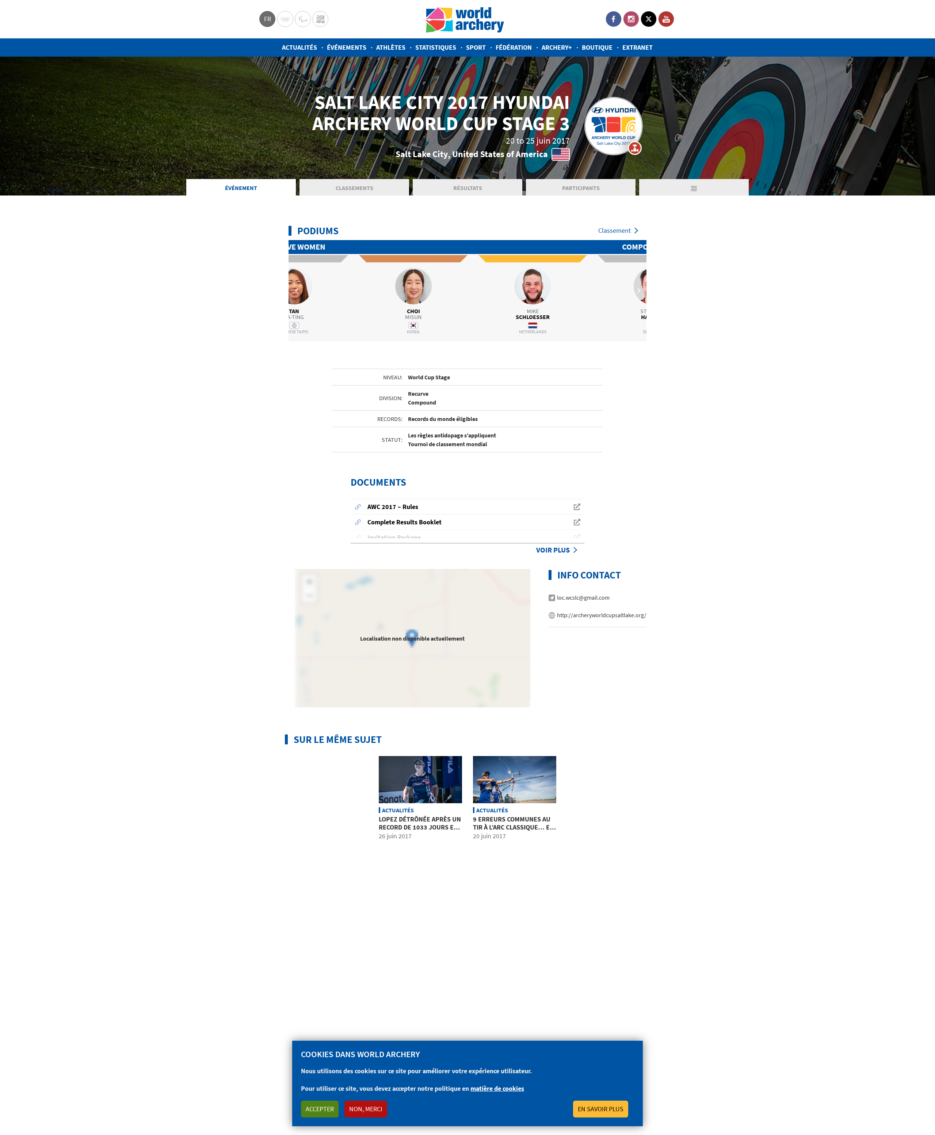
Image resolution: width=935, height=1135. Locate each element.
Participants (581, 187)
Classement (614, 230)
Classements (354, 187)
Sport (476, 47)
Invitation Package (394, 537)
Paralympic (303, 19)
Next (637, 290)
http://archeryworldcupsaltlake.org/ (601, 615)
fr (267, 19)
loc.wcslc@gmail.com (583, 597)
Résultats (467, 187)
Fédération (514, 47)
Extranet (637, 47)
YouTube (666, 19)
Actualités (299, 47)
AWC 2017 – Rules (392, 506)
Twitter (649, 19)
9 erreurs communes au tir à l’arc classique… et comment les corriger (513, 827)
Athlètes (390, 47)
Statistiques (435, 47)
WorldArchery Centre (320, 19)
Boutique (597, 47)
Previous (297, 290)
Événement (241, 187)
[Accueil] (465, 19)
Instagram (631, 19)
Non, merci (365, 1109)
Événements (346, 47)
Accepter (320, 1109)
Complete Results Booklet (404, 522)
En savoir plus (600, 1109)
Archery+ (557, 47)
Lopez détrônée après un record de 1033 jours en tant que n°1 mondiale (420, 827)
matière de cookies (497, 1088)
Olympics (285, 19)
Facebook (614, 19)
